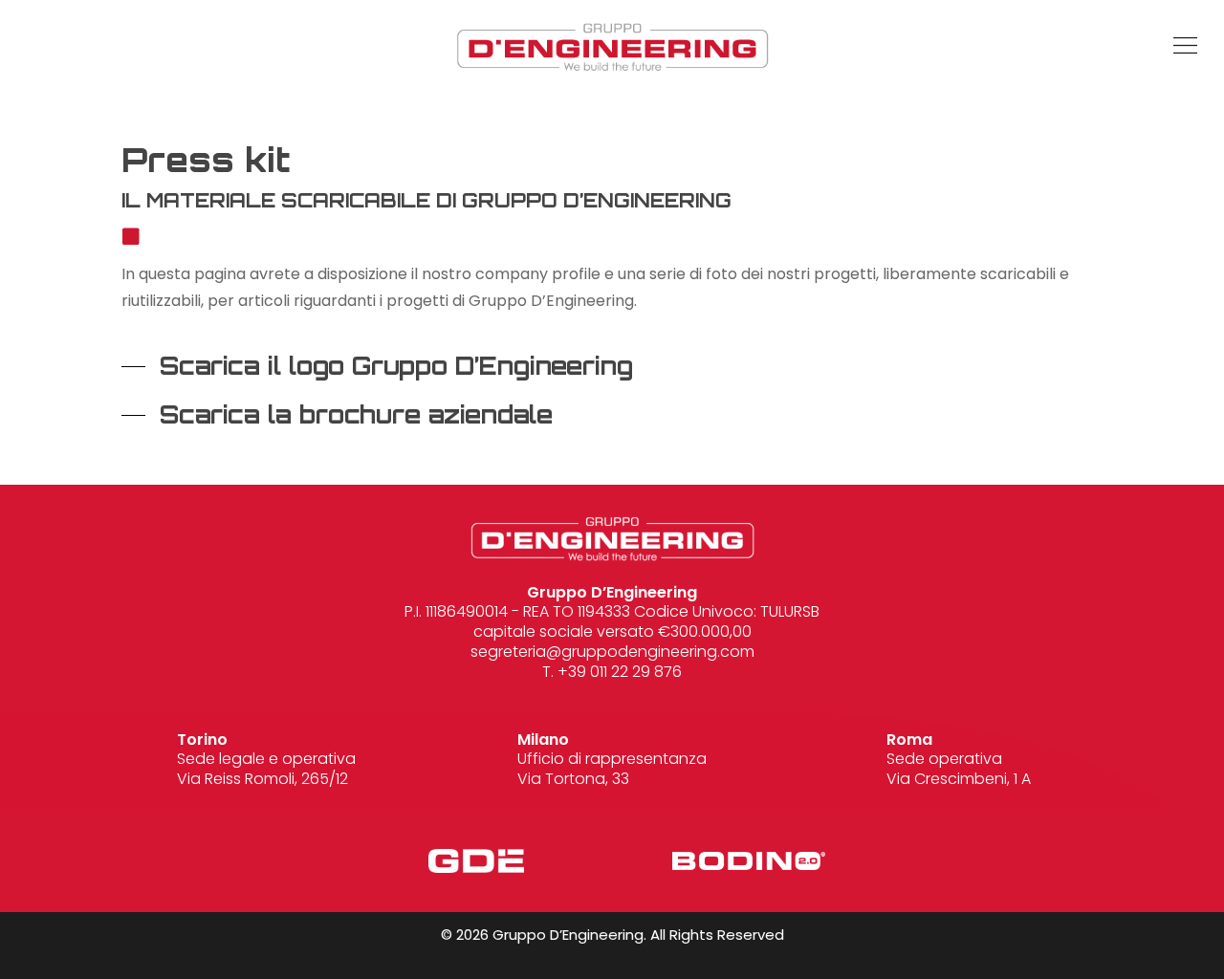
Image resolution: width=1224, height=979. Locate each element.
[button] (1064, 47)
